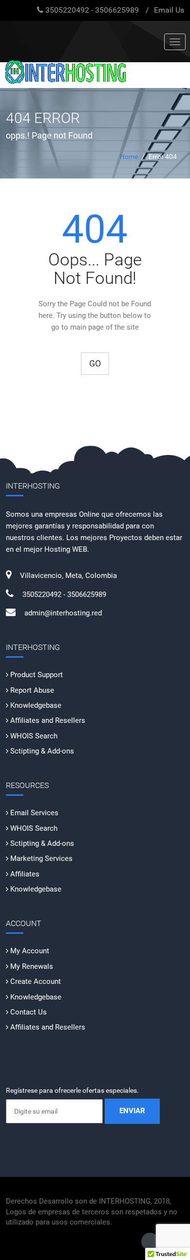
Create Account (35, 981)
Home (129, 156)
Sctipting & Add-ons (42, 751)
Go (95, 363)
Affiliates (24, 874)
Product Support (36, 674)
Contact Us (28, 1012)
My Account (29, 950)
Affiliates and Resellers (47, 720)
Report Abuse (32, 690)
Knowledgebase (35, 705)
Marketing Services (41, 858)
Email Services (34, 812)
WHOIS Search (33, 736)
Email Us (169, 10)
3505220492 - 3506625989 (92, 10)
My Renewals (31, 966)
